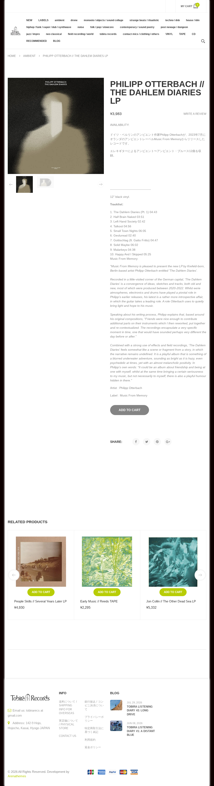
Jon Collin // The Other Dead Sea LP (171, 601)
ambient (29, 56)
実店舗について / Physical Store (68, 724)
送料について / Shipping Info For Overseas (68, 707)
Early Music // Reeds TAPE (99, 601)
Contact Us (67, 735)
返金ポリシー (93, 747)
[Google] (168, 441)
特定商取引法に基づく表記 (94, 730)
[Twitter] (146, 441)
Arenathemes (17, 776)
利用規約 (90, 739)
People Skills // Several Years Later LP (40, 601)
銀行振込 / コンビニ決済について (94, 705)
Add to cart (41, 592)
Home (12, 56)
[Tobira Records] (15, 30)
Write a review (194, 113)
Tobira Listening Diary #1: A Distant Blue (141, 731)
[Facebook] (136, 441)
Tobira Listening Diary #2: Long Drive (140, 710)
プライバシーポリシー (94, 718)
